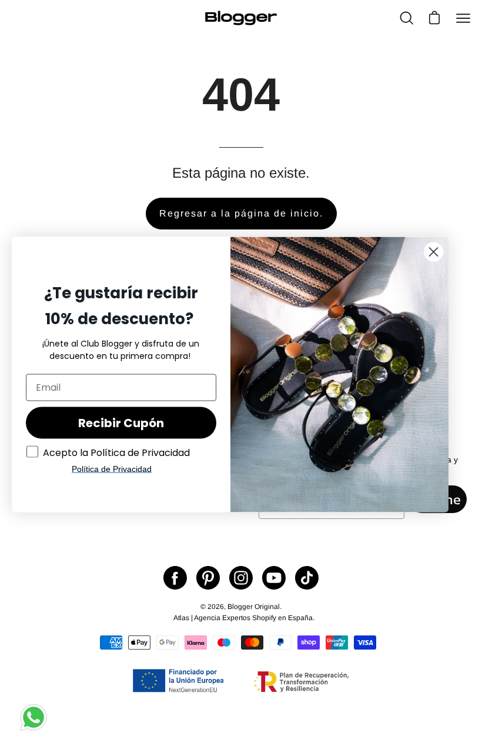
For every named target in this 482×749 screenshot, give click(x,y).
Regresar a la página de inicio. (241, 213)
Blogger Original (253, 606)
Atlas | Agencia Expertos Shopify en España (243, 618)
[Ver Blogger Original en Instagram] (241, 578)
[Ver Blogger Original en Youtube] (274, 578)
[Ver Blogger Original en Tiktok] (307, 578)
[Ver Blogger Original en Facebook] (175, 578)
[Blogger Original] (241, 18)
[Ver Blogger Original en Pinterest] (208, 578)
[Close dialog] (433, 251)
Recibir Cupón (121, 422)
